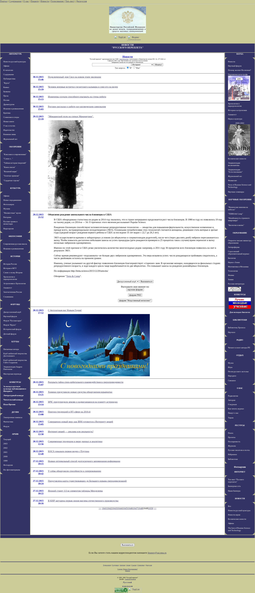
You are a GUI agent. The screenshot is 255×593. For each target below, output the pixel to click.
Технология (233, 271)
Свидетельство (123, 59)
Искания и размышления (13, 109)
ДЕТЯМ (15, 412)
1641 (104, 508)
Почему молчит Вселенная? (239, 70)
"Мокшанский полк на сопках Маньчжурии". (71, 116)
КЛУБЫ (15, 341)
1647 (135, 508)
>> (155, 508)
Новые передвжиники (12, 200)
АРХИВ (15, 434)
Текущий (7, 439)
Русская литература (236, 284)
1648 (140, 508)
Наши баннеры (234, 491)
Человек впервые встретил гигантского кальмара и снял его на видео (83, 87)
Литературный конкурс (13, 395)
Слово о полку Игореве (13, 272)
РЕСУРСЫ (240, 425)
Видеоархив (8, 228)
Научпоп (231, 332)
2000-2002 (239, 123)
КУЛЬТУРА (15, 188)
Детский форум (9, 334)
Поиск (230, 433)
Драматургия (8, 104)
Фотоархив (8, 465)
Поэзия (6, 100)
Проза (5, 96)
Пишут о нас (233, 413)
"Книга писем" (9, 167)
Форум (6, 426)
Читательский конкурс (13, 400)
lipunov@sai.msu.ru (157, 553)
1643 (114, 508)
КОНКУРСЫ (15, 382)
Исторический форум (12, 329)
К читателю (8, 70)
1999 (5, 461)
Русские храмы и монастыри (10, 222)
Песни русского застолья (238, 371)
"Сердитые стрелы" (11, 180)
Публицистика (9, 79)
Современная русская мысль (15, 244)
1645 (125, 508)
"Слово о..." (8, 159)
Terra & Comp (73, 276)
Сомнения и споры (11, 117)
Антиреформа (234, 247)
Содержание (15, 1)
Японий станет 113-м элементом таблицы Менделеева (75, 491)
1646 (130, 508)
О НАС (240, 388)
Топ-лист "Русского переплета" (236, 480)
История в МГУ (10, 268)
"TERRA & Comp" (235, 214)
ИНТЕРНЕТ (239, 472)
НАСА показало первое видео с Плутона (68, 451)
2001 (5, 452)
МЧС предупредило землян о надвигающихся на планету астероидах (83, 402)
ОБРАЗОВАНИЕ (240, 233)
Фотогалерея (8, 204)
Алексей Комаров (130, 579)
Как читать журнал (236, 409)
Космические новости (237, 159)
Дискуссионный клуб (12, 312)
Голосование (57, 1)
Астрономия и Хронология (14, 283)
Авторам (231, 400)
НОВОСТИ (240, 498)
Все (229, 506)
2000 (5, 456)
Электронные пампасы (12, 417)
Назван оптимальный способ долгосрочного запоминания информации (84, 461)
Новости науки (234, 515)
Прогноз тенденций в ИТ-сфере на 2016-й (69, 412)
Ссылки (133, 565)
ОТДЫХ (239, 355)
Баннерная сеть (234, 486)
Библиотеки (233, 459)
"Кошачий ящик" (10, 171)
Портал (3, 1)
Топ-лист (69, 1)
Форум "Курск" (9, 325)
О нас (26, 1)
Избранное (232, 454)
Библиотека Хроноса (236, 327)
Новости (44, 1)
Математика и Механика (238, 267)
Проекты (231, 437)
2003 (5, 444)
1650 (150, 508)
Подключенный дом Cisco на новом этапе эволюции (74, 77)
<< (100, 508)
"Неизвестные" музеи (12, 213)
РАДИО (240, 340)
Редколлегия (233, 396)
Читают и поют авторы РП (239, 348)
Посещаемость (234, 441)
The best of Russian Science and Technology (239, 529)
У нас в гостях (9, 126)
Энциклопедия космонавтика (234, 164)
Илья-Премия (9, 404)
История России (10, 264)
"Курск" (6, 83)
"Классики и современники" (14, 154)
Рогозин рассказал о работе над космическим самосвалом (77, 106)
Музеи (230, 363)
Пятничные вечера (11, 349)
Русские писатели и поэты (239, 450)
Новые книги (8, 121)
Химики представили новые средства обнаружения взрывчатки (80, 392)
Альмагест (7, 288)
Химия (230, 279)
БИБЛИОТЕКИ (240, 320)
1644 (119, 508)
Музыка (6, 209)
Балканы (6, 91)
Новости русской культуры (14, 61)
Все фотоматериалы (11, 470)
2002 (5, 448)
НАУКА (239, 54)
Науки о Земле (234, 262)
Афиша (6, 66)
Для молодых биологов (240, 312)
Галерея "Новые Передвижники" (127, 569)
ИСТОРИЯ (15, 256)
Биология (232, 258)
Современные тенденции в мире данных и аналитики (75, 441)
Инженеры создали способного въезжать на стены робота (77, 96)
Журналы (232, 446)
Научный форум (10, 316)
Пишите (35, 1)
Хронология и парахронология (10, 278)
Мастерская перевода (12, 374)
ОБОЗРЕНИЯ (15, 147)
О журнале (232, 404)
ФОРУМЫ (15, 304)
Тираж (230, 418)
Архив (128, 565)
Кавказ (6, 87)
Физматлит (232, 180)
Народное (232, 376)
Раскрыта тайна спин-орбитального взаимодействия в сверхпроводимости (85, 382)
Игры (230, 367)
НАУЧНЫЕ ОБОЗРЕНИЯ (239, 199)
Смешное (232, 380)
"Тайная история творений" (14, 163)
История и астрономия (237, 110)
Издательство (9, 130)
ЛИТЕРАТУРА (15, 54)
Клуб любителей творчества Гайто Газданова (15, 361)
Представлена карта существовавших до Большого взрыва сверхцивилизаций (87, 481)
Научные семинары (236, 192)
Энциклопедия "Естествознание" (235, 170)
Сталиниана (8, 297)
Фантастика (8, 422)
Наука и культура (235, 119)
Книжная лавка (9, 134)
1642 (109, 508)
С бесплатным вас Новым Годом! (65, 310)
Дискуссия (81, 1)
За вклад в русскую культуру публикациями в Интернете (14, 388)
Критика (6, 113)
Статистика (141, 565)
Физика (231, 275)
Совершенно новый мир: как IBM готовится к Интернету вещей (80, 421)
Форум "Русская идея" (12, 321)
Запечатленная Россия (12, 292)
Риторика (7, 217)
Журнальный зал (10, 139)
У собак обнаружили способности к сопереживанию (74, 471)
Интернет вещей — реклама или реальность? (70, 431)
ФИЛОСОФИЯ (15, 236)
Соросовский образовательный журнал (238, 252)
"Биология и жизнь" (236, 225)
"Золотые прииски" (11, 176)
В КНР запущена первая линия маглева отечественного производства (83, 500)
